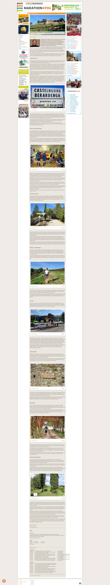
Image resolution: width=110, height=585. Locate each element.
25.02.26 (31, 571)
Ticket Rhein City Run (22, 75)
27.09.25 (31, 560)
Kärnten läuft (72, 39)
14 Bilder (63, 440)
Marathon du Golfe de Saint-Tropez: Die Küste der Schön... (45, 554)
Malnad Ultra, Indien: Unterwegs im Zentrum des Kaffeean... (45, 558)
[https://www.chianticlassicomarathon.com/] (47, 526)
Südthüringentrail (72, 69)
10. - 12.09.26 (68, 65)
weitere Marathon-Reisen (71, 113)
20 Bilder (63, 388)
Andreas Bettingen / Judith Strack (64, 554)
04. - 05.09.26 (68, 42)
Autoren (19, 45)
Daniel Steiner (60, 551)
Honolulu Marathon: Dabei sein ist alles (42, 556)
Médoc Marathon (72, 95)
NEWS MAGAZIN (21, 44)
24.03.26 (31, 569)
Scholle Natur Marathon (74, 68)
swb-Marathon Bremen (73, 70)
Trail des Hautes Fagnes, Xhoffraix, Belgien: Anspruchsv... (45, 560)
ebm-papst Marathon (73, 72)
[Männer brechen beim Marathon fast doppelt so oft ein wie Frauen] (34, 568)
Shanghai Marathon (73, 107)
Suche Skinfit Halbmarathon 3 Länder (23, 77)
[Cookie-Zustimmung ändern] (4, 580)
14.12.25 (31, 556)
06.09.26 (68, 63)
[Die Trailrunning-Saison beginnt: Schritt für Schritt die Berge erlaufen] (34, 570)
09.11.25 (31, 559)
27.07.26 (31, 552)
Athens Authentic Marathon (74, 105)
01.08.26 (31, 563)
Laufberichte (20, 5)
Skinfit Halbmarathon (22, 78)
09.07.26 (31, 567)
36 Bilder (63, 110)
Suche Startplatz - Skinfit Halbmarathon (23, 82)
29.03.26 (31, 553)
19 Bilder (63, 334)
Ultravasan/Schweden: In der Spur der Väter (42, 551)
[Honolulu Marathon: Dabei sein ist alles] (34, 556)
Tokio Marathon (72, 109)
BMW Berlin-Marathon (73, 97)
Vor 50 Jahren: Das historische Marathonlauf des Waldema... (45, 563)
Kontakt (19, 48)
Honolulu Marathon (73, 108)
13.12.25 (31, 557)
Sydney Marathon (73, 94)
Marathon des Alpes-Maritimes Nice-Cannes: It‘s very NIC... (45, 559)
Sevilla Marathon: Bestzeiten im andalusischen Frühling (44, 555)
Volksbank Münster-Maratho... (75, 71)
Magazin (19, 10)
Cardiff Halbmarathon (73, 98)
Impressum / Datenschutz (23, 581)
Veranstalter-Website (33, 527)
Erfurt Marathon (72, 67)
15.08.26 (31, 551)
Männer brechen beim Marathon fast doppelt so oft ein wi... (45, 568)
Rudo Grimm (60, 552)
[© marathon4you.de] (47, 107)
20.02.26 (31, 555)
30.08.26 (68, 94)
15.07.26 (31, 564)
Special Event (35, 33)
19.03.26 (31, 570)
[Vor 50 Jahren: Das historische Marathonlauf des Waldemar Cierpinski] (34, 563)
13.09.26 (68, 70)
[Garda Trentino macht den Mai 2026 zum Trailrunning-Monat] (34, 571)
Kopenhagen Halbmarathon (74, 96)
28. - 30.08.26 (68, 39)
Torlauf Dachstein (73, 48)
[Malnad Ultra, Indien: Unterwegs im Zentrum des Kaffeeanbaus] (34, 558)
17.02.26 (31, 572)
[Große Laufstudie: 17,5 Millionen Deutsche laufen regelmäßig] (34, 569)
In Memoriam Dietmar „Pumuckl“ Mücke (42, 565)
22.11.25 (31, 558)
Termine (69, 13)
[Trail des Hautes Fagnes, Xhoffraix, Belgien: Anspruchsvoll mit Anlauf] (34, 560)
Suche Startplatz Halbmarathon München (22, 81)
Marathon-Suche (21, 41)
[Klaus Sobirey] (57, 556)
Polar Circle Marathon (73, 100)
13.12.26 (68, 108)
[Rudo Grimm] (57, 558)
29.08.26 (68, 40)
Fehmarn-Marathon (73, 47)
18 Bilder (63, 228)
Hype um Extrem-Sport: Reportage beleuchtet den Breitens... (45, 566)
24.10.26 (68, 100)
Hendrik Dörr (60, 553)
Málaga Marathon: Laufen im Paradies (42, 557)
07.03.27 (68, 109)
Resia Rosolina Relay (73, 42)
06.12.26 (68, 106)
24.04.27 (68, 111)
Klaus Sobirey (60, 556)
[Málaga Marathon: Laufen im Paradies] (34, 557)
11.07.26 (31, 566)
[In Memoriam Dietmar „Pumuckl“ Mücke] (34, 565)
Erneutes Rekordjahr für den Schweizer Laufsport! (44, 572)
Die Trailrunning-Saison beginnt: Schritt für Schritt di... (44, 570)
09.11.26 (68, 105)
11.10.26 (68, 99)
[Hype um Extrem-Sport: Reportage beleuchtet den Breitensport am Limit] (34, 566)
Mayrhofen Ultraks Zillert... (74, 44)
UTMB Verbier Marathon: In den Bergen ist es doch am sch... (45, 552)
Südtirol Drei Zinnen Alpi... (74, 66)
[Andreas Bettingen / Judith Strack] (57, 555)
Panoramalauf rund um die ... (74, 41)
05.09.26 (68, 45)
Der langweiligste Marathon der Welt (41, 567)
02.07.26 (31, 568)
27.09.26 (68, 97)
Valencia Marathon (73, 106)
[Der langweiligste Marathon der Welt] (34, 567)
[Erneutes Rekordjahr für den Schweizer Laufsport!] (34, 572)
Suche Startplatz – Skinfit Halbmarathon (23, 84)
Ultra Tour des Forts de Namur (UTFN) (41, 553)
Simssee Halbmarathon (22, 79)
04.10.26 (68, 98)
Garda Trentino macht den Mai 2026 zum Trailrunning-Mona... (46, 571)
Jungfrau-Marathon (73, 45)
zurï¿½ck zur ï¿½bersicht (35, 575)
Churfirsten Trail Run (73, 40)
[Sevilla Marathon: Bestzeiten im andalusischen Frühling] (34, 555)
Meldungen (20, 3)
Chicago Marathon (73, 99)
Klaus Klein (34, 37)
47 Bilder (63, 498)
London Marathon (73, 111)
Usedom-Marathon (73, 46)
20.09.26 (68, 96)
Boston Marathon (73, 110)
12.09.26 (68, 66)
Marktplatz (20, 40)
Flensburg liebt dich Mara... (74, 63)
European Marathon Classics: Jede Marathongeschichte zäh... (46, 564)
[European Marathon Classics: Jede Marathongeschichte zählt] (34, 564)
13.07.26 (31, 565)
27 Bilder (63, 169)
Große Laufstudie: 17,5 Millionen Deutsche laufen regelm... (45, 569)
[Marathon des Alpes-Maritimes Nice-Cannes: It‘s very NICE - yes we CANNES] (34, 559)
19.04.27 (68, 110)
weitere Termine (70, 75)
